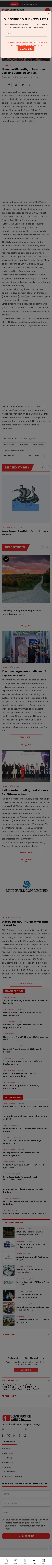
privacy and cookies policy (31, 42)
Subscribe (26, 48)
